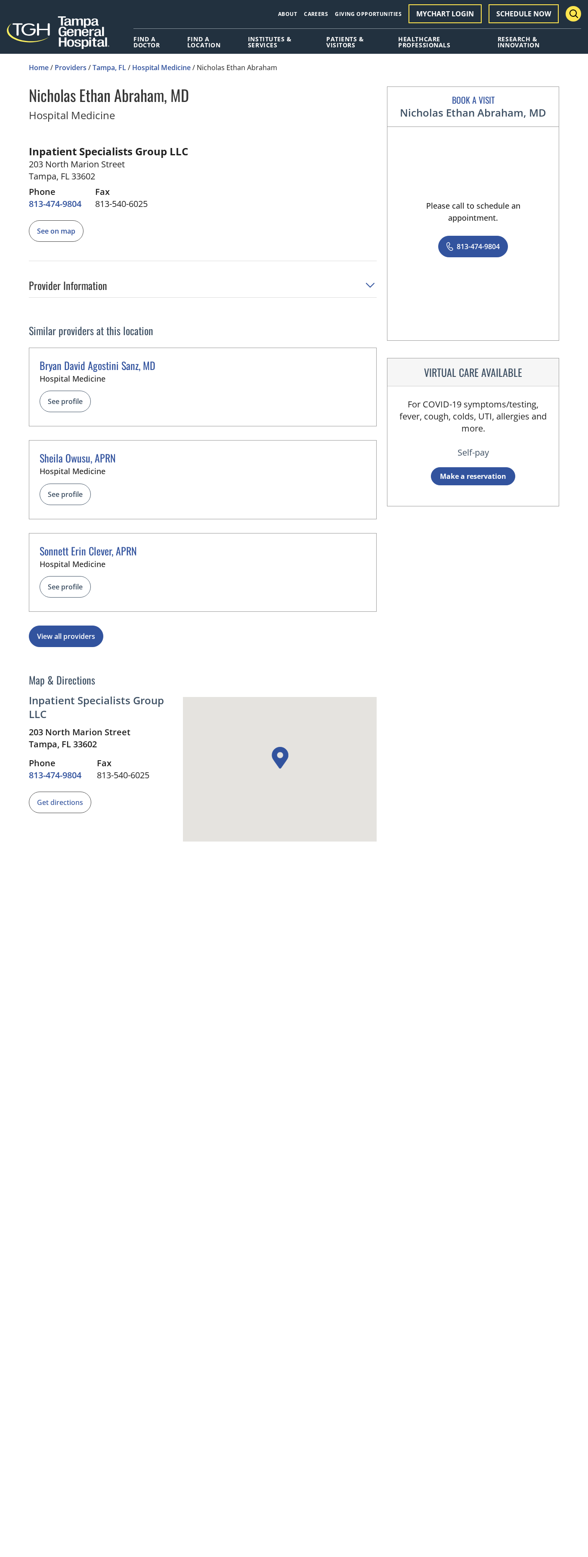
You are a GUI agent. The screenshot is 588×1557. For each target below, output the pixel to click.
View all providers (66, 636)
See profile (65, 401)
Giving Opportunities (368, 14)
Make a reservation (473, 476)
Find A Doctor (146, 42)
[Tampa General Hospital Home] (58, 35)
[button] (203, 288)
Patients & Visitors (345, 42)
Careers (316, 14)
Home (39, 67)
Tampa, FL (109, 67)
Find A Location (203, 42)
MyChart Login (445, 13)
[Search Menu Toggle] (573, 14)
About (287, 14)
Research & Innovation (519, 42)
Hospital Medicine (161, 67)
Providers (71, 67)
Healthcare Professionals (424, 42)
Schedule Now (523, 13)
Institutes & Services (270, 42)
